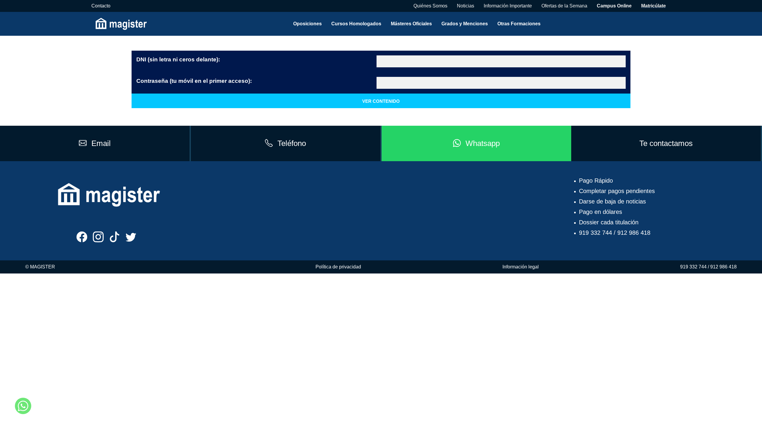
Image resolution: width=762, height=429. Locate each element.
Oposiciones (307, 23)
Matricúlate (653, 5)
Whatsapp (483, 143)
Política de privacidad (338, 266)
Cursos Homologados (356, 23)
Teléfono (291, 143)
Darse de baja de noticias (612, 201)
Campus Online (614, 5)
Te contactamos (666, 143)
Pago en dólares (600, 212)
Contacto (100, 5)
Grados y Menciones (464, 23)
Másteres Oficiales (411, 23)
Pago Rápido (596, 180)
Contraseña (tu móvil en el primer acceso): (194, 81)
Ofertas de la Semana (564, 5)
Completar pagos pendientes (617, 191)
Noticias (465, 5)
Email (101, 143)
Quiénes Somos (430, 5)
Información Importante (508, 5)
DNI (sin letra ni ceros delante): (178, 59)
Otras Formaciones (519, 23)
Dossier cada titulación (608, 222)
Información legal (520, 266)
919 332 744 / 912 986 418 (614, 232)
